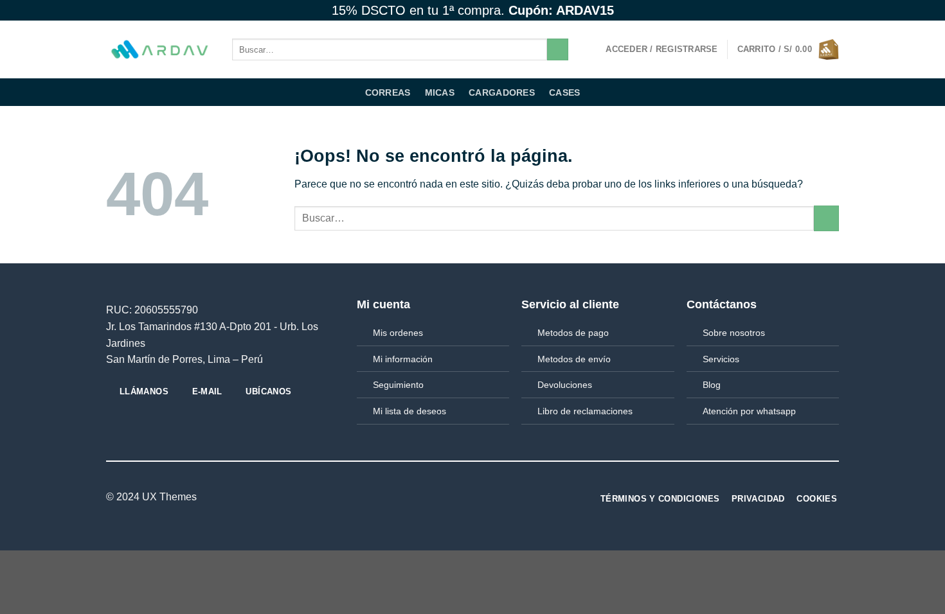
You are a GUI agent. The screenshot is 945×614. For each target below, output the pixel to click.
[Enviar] (557, 49)
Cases (564, 92)
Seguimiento (398, 385)
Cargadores (502, 92)
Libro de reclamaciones (585, 411)
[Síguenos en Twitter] (820, 10)
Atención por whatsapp (749, 411)
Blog (712, 385)
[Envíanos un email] (832, 10)
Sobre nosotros (734, 333)
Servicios (721, 359)
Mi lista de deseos (409, 411)
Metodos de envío (574, 359)
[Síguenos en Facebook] (796, 10)
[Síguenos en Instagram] (808, 10)
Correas (388, 92)
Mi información (403, 359)
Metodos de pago (573, 333)
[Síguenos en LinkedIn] (465, 498)
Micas (440, 92)
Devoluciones (564, 385)
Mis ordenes (398, 333)
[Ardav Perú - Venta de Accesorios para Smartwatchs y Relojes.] (159, 50)
